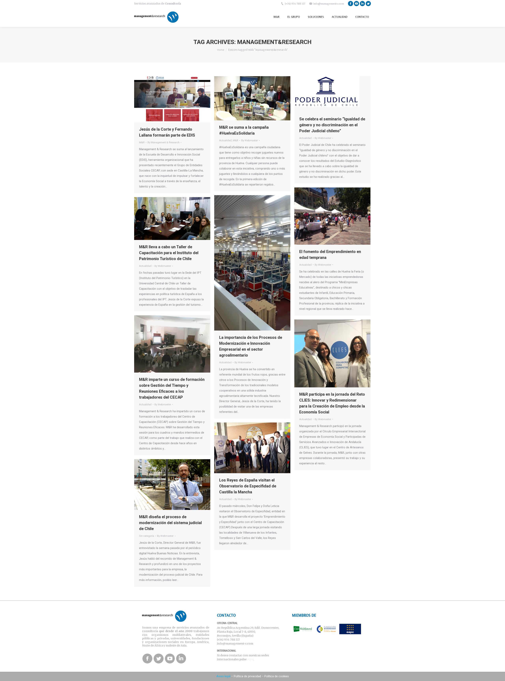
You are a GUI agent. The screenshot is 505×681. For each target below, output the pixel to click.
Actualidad (225, 140)
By (164, 142)
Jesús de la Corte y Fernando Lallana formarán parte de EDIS (167, 132)
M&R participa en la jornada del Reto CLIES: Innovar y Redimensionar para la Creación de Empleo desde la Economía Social (332, 403)
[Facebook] (350, 3)
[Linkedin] (362, 3)
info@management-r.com (328, 3)
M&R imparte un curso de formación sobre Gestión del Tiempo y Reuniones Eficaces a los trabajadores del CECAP (172, 388)
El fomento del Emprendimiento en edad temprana (330, 254)
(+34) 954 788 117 (295, 3)
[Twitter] (368, 3)
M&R (142, 142)
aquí (250, 659)
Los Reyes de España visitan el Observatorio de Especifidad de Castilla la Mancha (247, 486)
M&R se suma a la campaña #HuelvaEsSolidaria (244, 130)
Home (220, 49)
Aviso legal (223, 676)
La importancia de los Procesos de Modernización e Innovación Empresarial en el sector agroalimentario (250, 346)
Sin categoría (146, 535)
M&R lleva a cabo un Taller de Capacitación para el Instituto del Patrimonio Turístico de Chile (168, 252)
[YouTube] (356, 3)
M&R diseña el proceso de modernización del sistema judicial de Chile (170, 522)
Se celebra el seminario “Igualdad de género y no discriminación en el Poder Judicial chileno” (332, 125)
